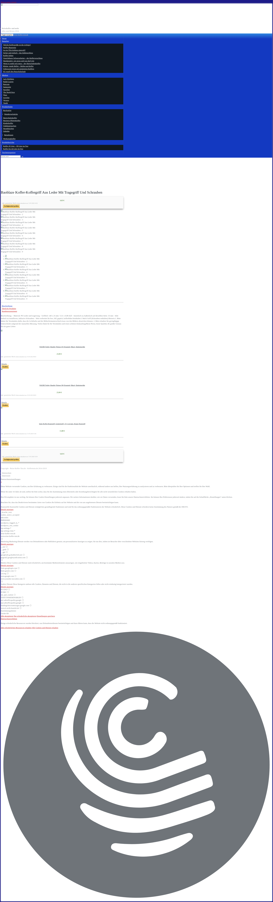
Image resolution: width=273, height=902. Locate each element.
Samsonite (7, 87)
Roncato (6, 84)
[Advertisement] (136, 174)
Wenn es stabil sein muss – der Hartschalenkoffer (21, 64)
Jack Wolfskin (8, 79)
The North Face (9, 92)
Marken (5, 75)
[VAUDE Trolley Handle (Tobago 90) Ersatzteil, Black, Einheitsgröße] (62, 369)
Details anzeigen (7, 510)
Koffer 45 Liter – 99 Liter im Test (15, 146)
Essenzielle (5, 507)
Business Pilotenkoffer (11, 121)
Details (4, 364)
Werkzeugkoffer (9, 139)
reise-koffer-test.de (21, 35)
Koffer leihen (8, 56)
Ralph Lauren (8, 82)
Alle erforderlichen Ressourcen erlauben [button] (16, 628)
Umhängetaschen (9, 126)
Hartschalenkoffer (10, 118)
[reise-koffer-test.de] (62, 15)
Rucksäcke (7, 110)
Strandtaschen (8, 129)
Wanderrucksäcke (11, 114)
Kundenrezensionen (9, 311)
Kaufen (5, 367)
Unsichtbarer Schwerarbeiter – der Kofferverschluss (23, 58)
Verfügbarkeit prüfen (11, 206)
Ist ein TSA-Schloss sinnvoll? (14, 50)
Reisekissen (8, 135)
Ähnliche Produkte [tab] (9, 309)
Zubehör (6, 131)
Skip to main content (8, 2)
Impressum (6, 476)
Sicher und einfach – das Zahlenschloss (18, 53)
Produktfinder (7, 107)
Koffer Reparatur (9, 48)
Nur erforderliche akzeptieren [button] (25, 616)
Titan (5, 95)
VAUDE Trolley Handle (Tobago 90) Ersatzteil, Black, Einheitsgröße (62, 385)
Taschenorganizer (9, 153)
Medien (4, 563)
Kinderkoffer (8, 123)
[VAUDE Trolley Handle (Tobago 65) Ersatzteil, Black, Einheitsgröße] (62, 330)
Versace (6, 100)
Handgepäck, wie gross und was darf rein (18, 61)
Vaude (5, 103)
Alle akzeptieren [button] (7, 616)
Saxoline (6, 90)
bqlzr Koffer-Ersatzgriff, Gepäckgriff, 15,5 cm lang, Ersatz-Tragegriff (62, 424)
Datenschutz (6, 473)
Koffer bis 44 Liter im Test (13, 149)
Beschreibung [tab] (7, 306)
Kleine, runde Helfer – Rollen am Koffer (18, 66)
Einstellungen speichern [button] (46, 616)
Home (4, 39)
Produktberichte (8, 142)
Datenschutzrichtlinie (9, 619)
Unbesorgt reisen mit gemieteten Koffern (18, 69)
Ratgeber (5, 41)
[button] (136, 765)
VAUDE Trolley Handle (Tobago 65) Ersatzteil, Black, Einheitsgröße (62, 347)
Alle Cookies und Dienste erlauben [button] (45, 628)
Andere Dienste (7, 584)
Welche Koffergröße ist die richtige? (17, 45)
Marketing (5, 542)
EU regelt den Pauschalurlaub (14, 72)
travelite (6, 98)
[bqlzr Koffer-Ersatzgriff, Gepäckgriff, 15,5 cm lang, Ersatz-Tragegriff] (62, 407)
